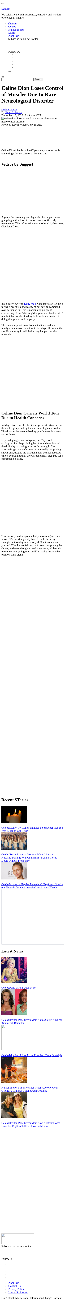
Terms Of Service (18, 1292)
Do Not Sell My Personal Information (22, 1298)
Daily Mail (30, 303)
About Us (13, 1282)
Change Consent (52, 1298)
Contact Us (14, 1286)
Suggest (5, 8)
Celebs (13, 109)
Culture (5, 109)
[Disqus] (32, 602)
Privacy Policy (16, 1289)
